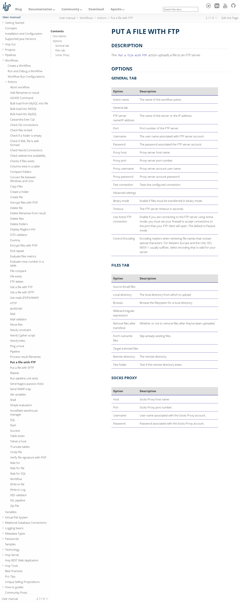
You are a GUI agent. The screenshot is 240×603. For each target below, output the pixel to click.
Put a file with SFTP (22, 368)
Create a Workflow (19, 66)
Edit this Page (229, 18)
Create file (16, 197)
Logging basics (14, 528)
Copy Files (16, 186)
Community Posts (16, 592)
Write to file (17, 484)
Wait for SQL (18, 473)
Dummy (15, 240)
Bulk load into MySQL (23, 114)
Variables (10, 512)
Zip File (14, 506)
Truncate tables (20, 447)
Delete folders (19, 224)
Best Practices (13, 571)
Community (70, 9)
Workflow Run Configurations (26, 76)
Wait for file (17, 468)
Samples (10, 544)
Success (15, 430)
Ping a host (17, 346)
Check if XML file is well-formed (24, 143)
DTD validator (18, 235)
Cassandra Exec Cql (22, 119)
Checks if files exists (22, 161)
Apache (116, 9)
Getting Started (14, 23)
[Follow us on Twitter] (209, 7)
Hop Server (12, 555)
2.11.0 (210, 18)
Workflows (11, 60)
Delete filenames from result (28, 213)
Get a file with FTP (21, 287)
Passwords (12, 539)
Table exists (17, 436)
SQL (12, 420)
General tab (62, 45)
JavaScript (16, 308)
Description (59, 36)
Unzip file (16, 452)
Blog (18, 9)
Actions (12, 82)
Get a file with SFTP (22, 292)
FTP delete (16, 281)
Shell (13, 400)
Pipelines (10, 55)
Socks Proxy (62, 55)
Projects (10, 50)
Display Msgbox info (22, 229)
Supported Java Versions (20, 39)
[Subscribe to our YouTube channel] (226, 7)
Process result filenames (25, 357)
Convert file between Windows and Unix (23, 179)
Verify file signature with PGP (28, 457)
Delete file (16, 208)
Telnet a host (18, 441)
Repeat (14, 373)
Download (96, 9)
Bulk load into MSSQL (23, 109)
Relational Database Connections (25, 523)
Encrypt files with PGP (24, 245)
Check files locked (21, 130)
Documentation (40, 9)
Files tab (60, 50)
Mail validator (18, 319)
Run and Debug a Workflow (25, 71)
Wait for (15, 463)
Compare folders (20, 172)
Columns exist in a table (25, 166)
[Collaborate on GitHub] (234, 7)
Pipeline (15, 351)
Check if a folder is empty (26, 135)
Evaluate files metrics (23, 256)
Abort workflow (19, 87)
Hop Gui (10, 44)
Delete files (17, 218)
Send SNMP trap (20, 389)
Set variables (18, 394)
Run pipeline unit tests (24, 378)
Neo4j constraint (20, 330)
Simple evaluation (21, 405)
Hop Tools (11, 566)
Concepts (11, 28)
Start (13, 425)
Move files (16, 325)
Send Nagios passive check (27, 384)
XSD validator (18, 495)
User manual (12, 17)
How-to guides (14, 587)
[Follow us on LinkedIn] (217, 7)
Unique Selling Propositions (22, 582)
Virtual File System (16, 517)
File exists (16, 276)
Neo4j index (17, 341)
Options (57, 41)
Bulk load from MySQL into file (29, 103)
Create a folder (19, 192)
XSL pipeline (17, 500)
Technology (12, 550)
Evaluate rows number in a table (27, 264)
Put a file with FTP (23, 362)
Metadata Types (15, 533)
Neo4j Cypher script (22, 335)
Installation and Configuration (23, 33)
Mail (12, 314)
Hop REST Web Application (21, 560)
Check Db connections (24, 125)
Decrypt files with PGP (24, 202)
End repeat (17, 251)
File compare (18, 271)
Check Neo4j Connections (26, 150)
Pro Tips (10, 576)
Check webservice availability (28, 156)
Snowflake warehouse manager (24, 412)
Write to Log (18, 490)
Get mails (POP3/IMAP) (24, 298)
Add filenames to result (24, 93)
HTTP (13, 303)
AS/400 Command (21, 98)
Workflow (16, 479)
